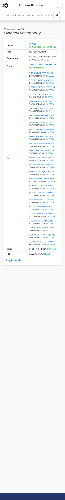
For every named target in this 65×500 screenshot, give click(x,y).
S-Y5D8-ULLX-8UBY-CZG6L (41, 108)
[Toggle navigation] (58, 6)
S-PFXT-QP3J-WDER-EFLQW (42, 150)
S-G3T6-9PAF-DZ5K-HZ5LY (41, 94)
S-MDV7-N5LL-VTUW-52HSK (41, 178)
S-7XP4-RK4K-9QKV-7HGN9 (41, 172)
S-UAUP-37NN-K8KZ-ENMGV (42, 214)
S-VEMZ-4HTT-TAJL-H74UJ (41, 122)
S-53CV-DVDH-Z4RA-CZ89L (41, 221)
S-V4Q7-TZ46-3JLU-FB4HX (41, 193)
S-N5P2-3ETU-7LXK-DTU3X (42, 64)
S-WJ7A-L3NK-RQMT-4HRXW (42, 235)
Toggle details (13, 260)
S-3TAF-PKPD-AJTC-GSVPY (41, 228)
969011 (32, 44)
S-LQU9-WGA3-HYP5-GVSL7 (41, 164)
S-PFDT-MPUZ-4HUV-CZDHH (42, 87)
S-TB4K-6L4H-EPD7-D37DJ (41, 73)
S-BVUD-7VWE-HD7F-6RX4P (41, 242)
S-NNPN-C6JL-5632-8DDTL (41, 101)
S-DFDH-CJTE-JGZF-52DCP (41, 186)
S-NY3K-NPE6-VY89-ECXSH (41, 129)
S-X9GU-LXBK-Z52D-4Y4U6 (41, 136)
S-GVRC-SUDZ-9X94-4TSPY (41, 80)
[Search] (57, 15)
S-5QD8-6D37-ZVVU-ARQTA (41, 143)
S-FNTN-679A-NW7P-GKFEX (41, 115)
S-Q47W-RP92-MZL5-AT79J (41, 207)
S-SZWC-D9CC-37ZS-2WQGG (42, 157)
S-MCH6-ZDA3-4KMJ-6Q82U (41, 200)
